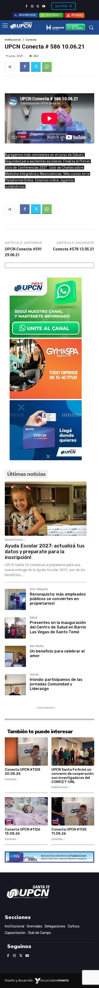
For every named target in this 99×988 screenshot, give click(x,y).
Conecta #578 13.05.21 (73, 249)
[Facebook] (26, 6)
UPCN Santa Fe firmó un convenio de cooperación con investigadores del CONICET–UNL (72, 776)
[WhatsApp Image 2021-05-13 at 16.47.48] (46, 397)
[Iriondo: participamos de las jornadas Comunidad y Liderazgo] (15, 684)
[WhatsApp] (47, 67)
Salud (33, 617)
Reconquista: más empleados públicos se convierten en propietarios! (58, 599)
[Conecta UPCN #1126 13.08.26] (26, 811)
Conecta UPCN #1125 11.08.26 (69, 831)
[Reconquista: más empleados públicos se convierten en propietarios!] (15, 599)
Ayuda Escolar (14, 539)
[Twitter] (38, 6)
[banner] (46, 336)
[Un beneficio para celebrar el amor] (15, 656)
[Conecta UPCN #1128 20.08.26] (26, 751)
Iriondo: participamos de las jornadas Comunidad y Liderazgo (56, 684)
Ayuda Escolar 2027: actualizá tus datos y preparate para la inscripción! (45, 551)
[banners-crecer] (46, 459)
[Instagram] (32, 6)
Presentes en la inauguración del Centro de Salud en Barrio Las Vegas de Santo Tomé (58, 627)
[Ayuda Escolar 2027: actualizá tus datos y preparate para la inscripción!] (46, 508)
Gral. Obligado (39, 589)
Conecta (31, 39)
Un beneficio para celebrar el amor (57, 653)
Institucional (13, 39)
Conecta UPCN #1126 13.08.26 (22, 831)
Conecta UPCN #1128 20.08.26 (22, 772)
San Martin (37, 646)
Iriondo (34, 674)
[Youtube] (44, 6)
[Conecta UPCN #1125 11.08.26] (72, 811)
